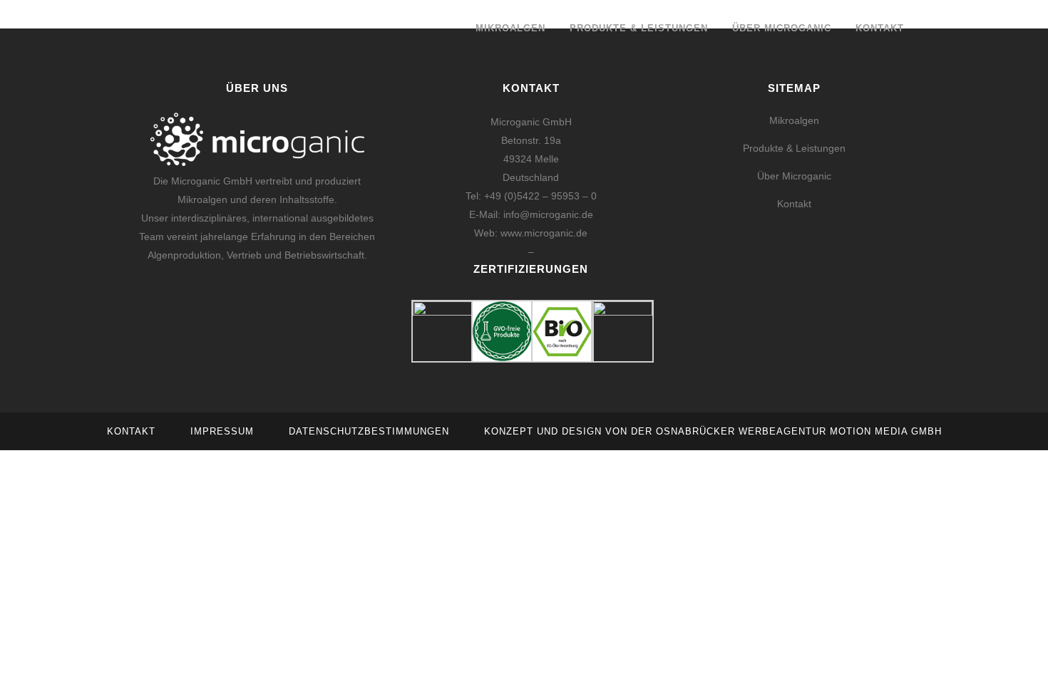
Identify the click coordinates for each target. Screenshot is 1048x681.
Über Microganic (794, 176)
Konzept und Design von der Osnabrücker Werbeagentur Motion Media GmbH (713, 431)
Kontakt (794, 203)
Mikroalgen (794, 120)
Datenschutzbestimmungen (369, 431)
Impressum (222, 431)
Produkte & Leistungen (794, 148)
